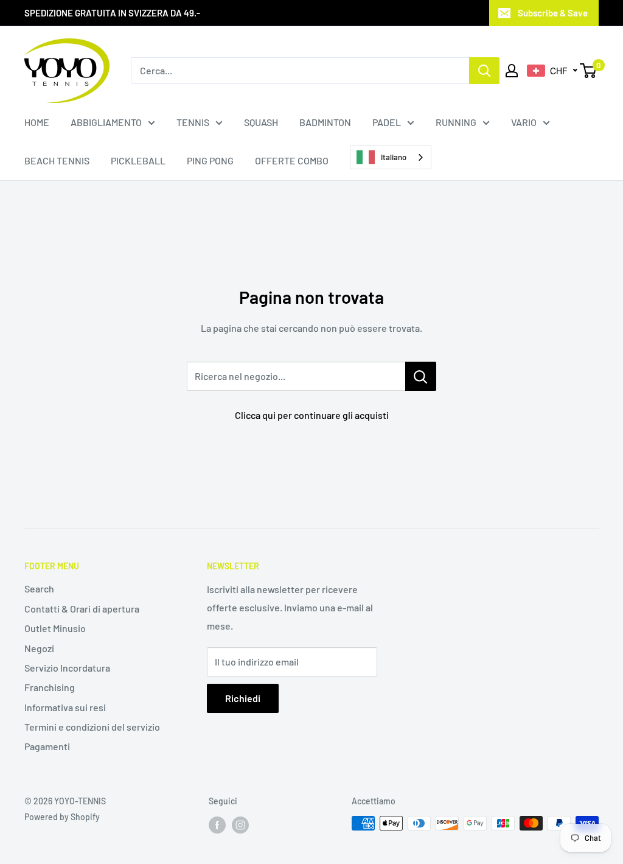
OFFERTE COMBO (292, 160)
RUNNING (456, 122)
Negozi (39, 648)
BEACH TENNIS (56, 160)
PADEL (386, 122)
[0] (588, 70)
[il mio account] (512, 70)
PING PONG (210, 160)
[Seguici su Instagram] (240, 824)
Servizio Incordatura (67, 667)
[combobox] (390, 157)
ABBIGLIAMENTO (106, 122)
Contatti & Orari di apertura (81, 608)
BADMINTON (325, 122)
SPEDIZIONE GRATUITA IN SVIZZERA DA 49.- (112, 12)
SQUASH (261, 122)
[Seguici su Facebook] (217, 824)
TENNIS (192, 122)
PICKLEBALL (138, 160)
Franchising (49, 687)
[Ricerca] (484, 70)
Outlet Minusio (55, 628)
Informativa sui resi (65, 707)
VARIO (524, 122)
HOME (36, 122)
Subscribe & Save (553, 12)
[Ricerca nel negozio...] (420, 376)
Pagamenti (47, 746)
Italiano (393, 157)
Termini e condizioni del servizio (92, 726)
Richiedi (242, 698)
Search (39, 588)
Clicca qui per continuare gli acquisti (312, 415)
